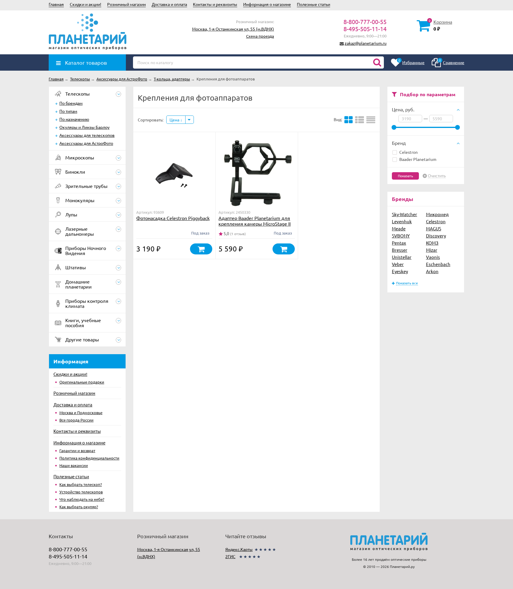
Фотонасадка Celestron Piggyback (173, 218)
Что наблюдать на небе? (81, 499)
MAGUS (433, 228)
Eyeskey (400, 271)
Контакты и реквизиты (215, 4)
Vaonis (433, 257)
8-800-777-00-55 (365, 21)
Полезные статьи (313, 4)
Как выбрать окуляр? (78, 506)
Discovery (436, 235)
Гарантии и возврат (77, 450)
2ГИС (230, 556)
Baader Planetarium (417, 159)
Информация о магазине (267, 4)
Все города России (76, 419)
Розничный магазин (126, 4)
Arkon (432, 271)
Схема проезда (260, 36)
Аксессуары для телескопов (87, 135)
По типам (68, 111)
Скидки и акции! (85, 4)
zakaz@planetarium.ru (366, 43)
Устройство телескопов (81, 491)
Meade (399, 228)
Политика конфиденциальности (89, 457)
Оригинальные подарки (81, 381)
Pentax (399, 243)
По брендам (71, 103)
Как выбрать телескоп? (80, 484)
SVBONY (401, 235)
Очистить (437, 175)
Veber (398, 264)
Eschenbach (438, 264)
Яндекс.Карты (239, 549)
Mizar (431, 250)
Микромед (437, 214)
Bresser (399, 250)
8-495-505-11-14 (365, 28)
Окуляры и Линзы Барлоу (84, 127)
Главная (56, 4)
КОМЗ (432, 243)
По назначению (74, 119)
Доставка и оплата (169, 4)
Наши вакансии (73, 465)
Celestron (408, 152)
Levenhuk (402, 221)
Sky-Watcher (404, 214)
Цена (175, 119)
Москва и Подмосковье (80, 412)
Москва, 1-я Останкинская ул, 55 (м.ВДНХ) (233, 28)
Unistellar (401, 257)
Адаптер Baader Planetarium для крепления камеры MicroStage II (254, 221)
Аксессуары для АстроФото (86, 143)
